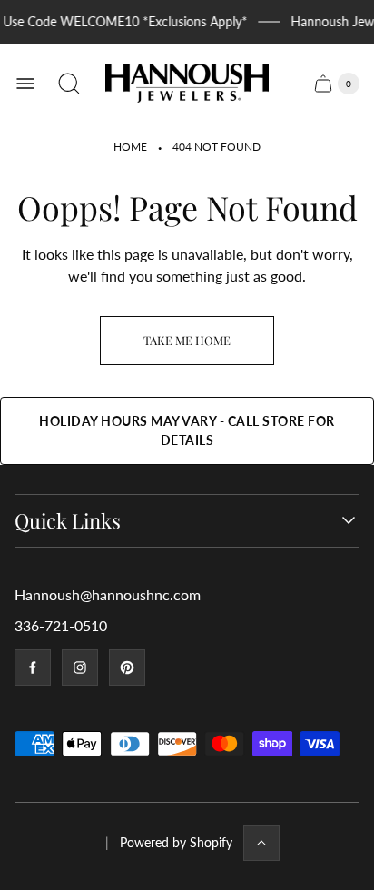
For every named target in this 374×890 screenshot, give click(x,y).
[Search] (69, 84)
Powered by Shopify (176, 842)
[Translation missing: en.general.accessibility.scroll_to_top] (261, 843)
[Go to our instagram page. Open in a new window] (80, 667)
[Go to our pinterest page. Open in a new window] (127, 667)
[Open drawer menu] (25, 84)
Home (130, 146)
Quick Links (68, 520)
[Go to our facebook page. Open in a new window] (33, 667)
